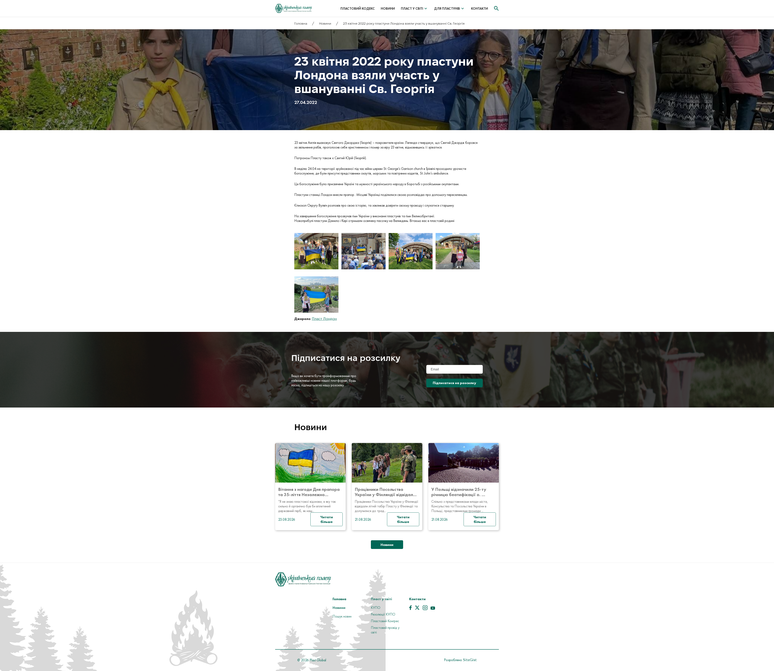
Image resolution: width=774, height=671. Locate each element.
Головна (301, 23)
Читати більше (326, 519)
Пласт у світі (412, 8)
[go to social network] (410, 608)
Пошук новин (342, 616)
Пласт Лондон (324, 319)
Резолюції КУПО (383, 614)
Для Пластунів (447, 8)
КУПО (375, 607)
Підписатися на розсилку (454, 382)
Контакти (479, 8)
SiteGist (469, 660)
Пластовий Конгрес (385, 621)
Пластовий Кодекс (357, 8)
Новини (388, 8)
